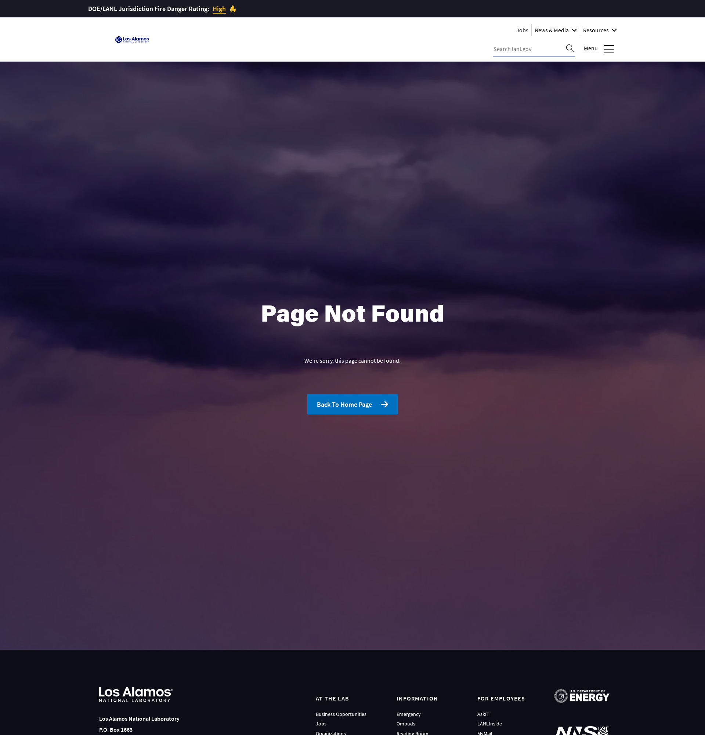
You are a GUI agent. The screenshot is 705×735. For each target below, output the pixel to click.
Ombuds (406, 723)
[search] (570, 49)
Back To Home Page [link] (344, 404)
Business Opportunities (341, 714)
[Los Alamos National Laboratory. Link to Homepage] (132, 39)
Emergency (409, 714)
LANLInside (489, 723)
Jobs (522, 30)
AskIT (483, 714)
